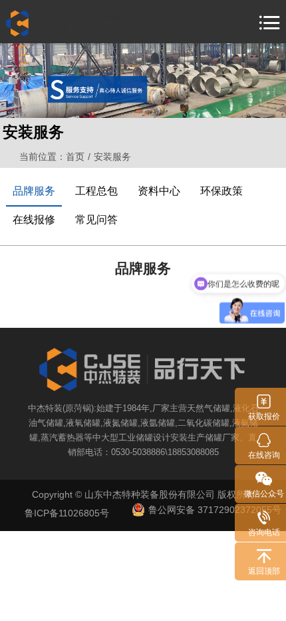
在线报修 (34, 219)
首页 (75, 156)
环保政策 (221, 191)
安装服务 (114, 156)
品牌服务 (34, 191)
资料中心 (159, 191)
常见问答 (96, 219)
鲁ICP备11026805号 (67, 513)
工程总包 (96, 191)
